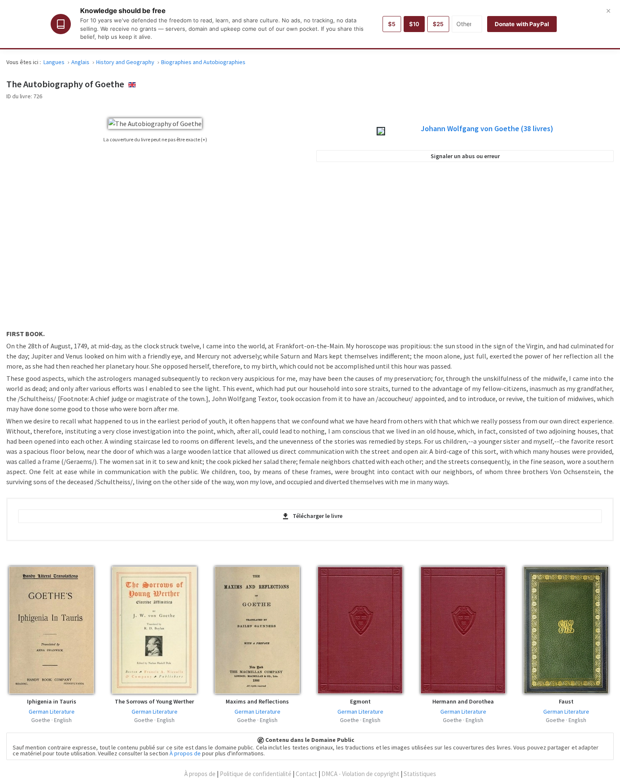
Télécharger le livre (317, 516)
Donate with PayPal (522, 24)
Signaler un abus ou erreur (465, 156)
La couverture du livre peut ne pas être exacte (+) (155, 139)
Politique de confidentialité (255, 774)
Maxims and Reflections (257, 701)
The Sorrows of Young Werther (154, 701)
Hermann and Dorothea (463, 701)
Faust (566, 701)
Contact (306, 774)
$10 (414, 24)
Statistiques (420, 774)
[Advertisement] (465, 250)
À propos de (185, 753)
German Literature (52, 711)
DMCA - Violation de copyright (360, 774)
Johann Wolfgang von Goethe (487, 128)
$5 (392, 24)
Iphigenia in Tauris (51, 701)
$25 (438, 24)
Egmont (360, 701)
